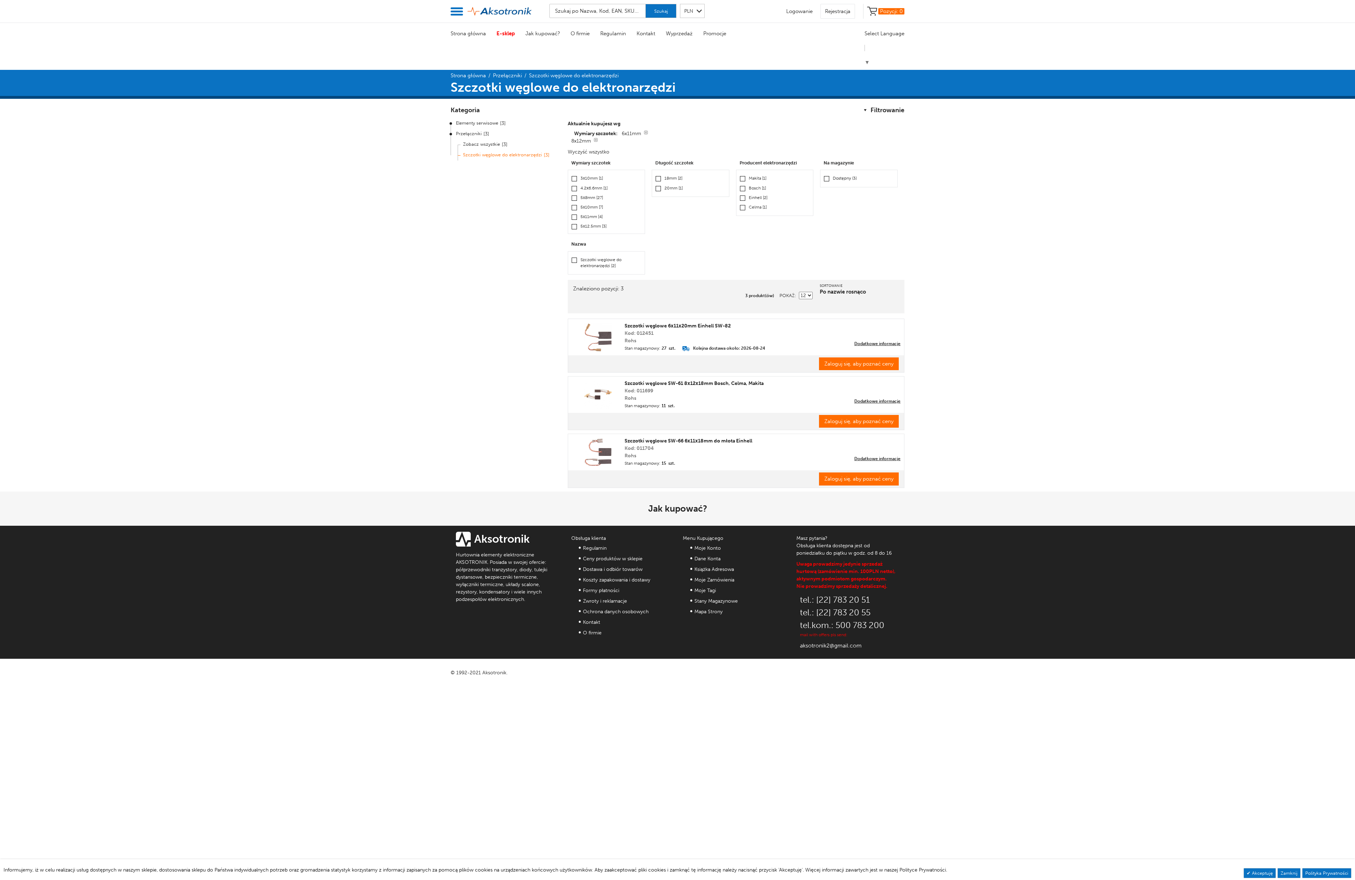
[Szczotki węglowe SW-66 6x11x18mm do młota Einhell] (598, 452)
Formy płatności (601, 590)
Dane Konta (707, 559)
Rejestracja (837, 11)
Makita (757, 178)
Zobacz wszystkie (481, 144)
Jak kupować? (542, 33)
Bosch (757, 188)
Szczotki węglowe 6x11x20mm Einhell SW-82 (678, 326)
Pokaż (787, 295)
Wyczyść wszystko (588, 152)
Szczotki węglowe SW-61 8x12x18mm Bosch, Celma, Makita (694, 383)
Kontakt (646, 33)
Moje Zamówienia (714, 580)
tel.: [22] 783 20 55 (835, 612)
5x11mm (591, 216)
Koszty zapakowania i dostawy (616, 580)
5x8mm (591, 197)
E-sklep (505, 33)
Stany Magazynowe (716, 601)
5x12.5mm (593, 226)
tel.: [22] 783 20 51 (835, 600)
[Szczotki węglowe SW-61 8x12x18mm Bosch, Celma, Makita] (598, 395)
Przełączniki (507, 75)
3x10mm (591, 178)
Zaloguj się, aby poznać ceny (858, 364)
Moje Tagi (705, 590)
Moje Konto (707, 548)
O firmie (580, 33)
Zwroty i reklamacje (605, 601)
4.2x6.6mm (594, 188)
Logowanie (799, 11)
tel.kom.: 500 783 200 (842, 625)
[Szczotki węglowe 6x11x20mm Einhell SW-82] (598, 337)
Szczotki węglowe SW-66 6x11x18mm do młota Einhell (688, 441)
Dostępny (845, 178)
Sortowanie (831, 286)
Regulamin (613, 33)
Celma (758, 207)
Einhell (758, 197)
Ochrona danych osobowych (616, 612)
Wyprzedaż (679, 33)
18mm (673, 178)
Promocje (714, 33)
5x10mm (591, 207)
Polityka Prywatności (1326, 873)
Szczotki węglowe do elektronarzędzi (502, 154)
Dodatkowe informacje (877, 343)
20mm (673, 188)
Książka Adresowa (714, 569)
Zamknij (1289, 873)
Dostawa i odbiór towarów (613, 569)
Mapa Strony (708, 612)
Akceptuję (1262, 873)
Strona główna (468, 33)
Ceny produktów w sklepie (613, 559)
